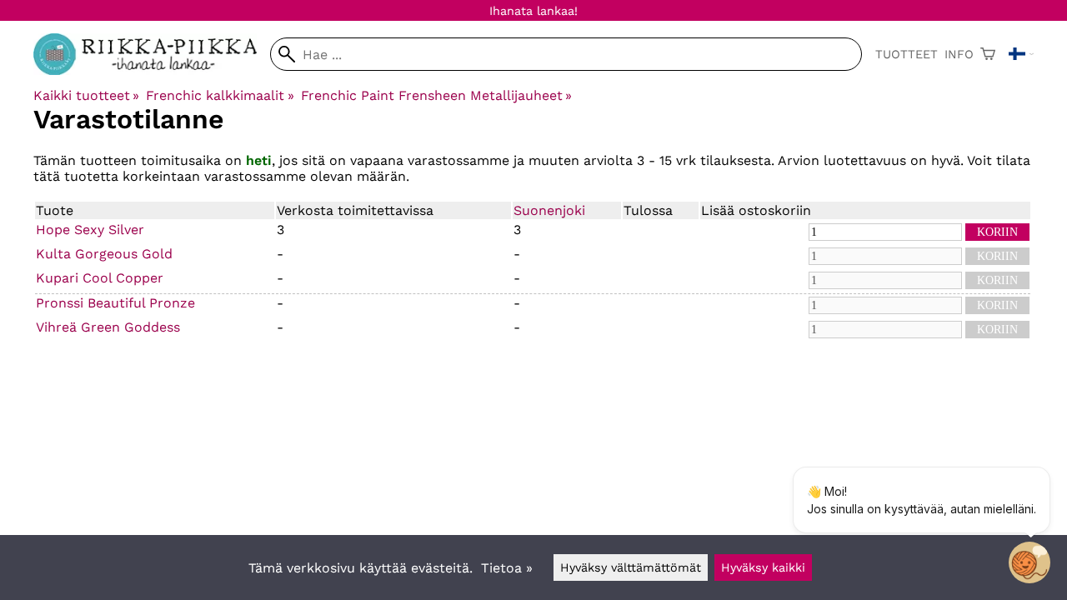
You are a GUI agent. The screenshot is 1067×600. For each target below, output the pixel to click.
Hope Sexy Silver (90, 230)
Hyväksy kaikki (763, 567)
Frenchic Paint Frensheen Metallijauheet (436, 95)
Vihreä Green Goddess (108, 327)
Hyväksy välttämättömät (630, 567)
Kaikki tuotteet (86, 95)
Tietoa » (507, 568)
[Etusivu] (151, 70)
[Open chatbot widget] (1029, 562)
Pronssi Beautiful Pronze (115, 303)
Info (959, 54)
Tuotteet (906, 54)
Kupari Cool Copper (99, 278)
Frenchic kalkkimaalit (219, 95)
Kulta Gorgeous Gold (104, 254)
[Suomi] (1021, 54)
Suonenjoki (549, 210)
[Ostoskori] (987, 54)
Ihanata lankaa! (533, 11)
